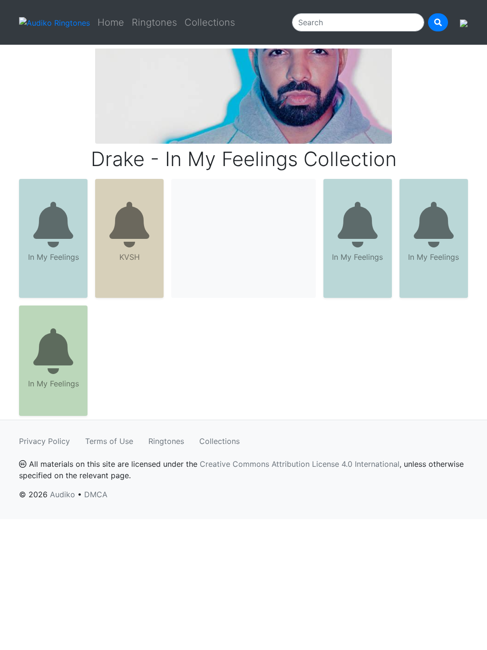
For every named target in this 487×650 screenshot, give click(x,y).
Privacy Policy (44, 441)
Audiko (62, 494)
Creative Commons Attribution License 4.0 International (299, 464)
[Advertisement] (243, 238)
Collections (210, 22)
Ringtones (154, 22)
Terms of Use (109, 441)
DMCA (95, 494)
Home (110, 22)
